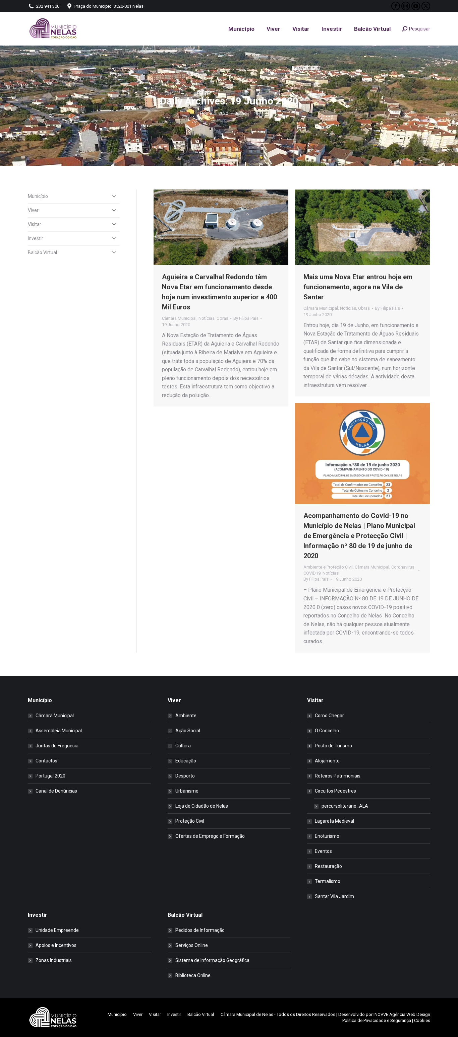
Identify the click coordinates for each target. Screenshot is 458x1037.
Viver (33, 210)
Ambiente (185, 715)
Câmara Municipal (179, 318)
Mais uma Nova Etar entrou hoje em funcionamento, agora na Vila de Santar (357, 287)
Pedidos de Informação (200, 930)
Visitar (34, 224)
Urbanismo (186, 791)
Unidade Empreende (57, 930)
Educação (185, 760)
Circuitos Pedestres (335, 791)
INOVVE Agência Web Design (402, 1014)
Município (38, 196)
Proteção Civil (189, 821)
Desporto (185, 776)
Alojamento (327, 760)
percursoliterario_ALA (345, 806)
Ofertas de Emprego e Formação (210, 836)
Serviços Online (191, 945)
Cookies (422, 1020)
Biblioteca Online (193, 975)
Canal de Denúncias (56, 791)
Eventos (323, 851)
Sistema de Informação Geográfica (212, 960)
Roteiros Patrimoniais (337, 776)
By (246, 318)
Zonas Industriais (54, 960)
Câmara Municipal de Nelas (247, 1014)
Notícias (206, 318)
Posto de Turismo (333, 745)
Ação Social (187, 730)
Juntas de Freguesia (57, 745)
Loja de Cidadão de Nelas (201, 806)
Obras (222, 318)
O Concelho (327, 730)
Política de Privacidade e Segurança (376, 1020)
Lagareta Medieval (334, 821)
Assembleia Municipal (59, 730)
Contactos (46, 760)
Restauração (328, 866)
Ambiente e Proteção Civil (328, 567)
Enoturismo (327, 836)
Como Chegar (329, 715)
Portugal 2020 (50, 776)
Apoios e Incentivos (56, 945)
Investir (35, 238)
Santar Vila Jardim (334, 896)
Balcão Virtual (42, 252)
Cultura (183, 745)
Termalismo (327, 881)
